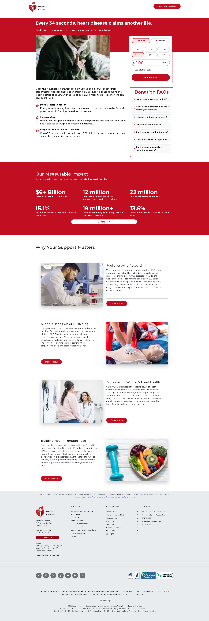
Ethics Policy (127, 591)
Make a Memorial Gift (115, 515)
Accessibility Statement (94, 591)
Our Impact (75, 517)
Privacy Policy (53, 591)
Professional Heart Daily (151, 521)
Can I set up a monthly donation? (152, 132)
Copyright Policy (113, 591)
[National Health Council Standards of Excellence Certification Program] (131, 575)
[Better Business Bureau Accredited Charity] (137, 575)
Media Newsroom (78, 533)
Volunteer (110, 524)
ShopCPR (110, 534)
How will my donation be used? (151, 117)
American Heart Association (153, 512)
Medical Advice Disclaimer (72, 591)
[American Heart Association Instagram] (46, 575)
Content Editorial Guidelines (93, 594)
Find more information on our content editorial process (113, 497)
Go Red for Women (114, 528)
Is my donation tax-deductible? (151, 99)
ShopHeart (110, 531)
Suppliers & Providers (115, 594)
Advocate (110, 521)
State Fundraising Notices (136, 594)
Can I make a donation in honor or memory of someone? (153, 108)
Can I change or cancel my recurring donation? (149, 148)
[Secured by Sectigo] (165, 575)
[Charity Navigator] (148, 575)
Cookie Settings (104, 601)
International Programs (80, 527)
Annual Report (77, 521)
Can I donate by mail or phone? (151, 139)
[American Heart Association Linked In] (75, 575)
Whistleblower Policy (71, 594)
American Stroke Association (153, 515)
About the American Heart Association (82, 513)
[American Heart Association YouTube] (68, 575)
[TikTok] (61, 575)
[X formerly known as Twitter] (53, 575)
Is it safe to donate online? (149, 124)
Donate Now (104, 222)
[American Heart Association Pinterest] (82, 575)
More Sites (146, 524)
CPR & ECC (146, 518)
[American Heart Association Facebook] (39, 575)
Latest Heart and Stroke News (83, 530)
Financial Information (79, 524)
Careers (74, 536)
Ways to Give (111, 518)
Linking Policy (163, 591)
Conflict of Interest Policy (144, 591)
